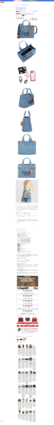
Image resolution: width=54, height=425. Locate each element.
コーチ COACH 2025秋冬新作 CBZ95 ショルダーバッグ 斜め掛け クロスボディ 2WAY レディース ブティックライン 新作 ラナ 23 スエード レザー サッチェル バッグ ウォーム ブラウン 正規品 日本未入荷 (19, 364)
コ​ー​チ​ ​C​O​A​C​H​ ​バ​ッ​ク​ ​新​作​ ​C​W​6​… (17, 341)
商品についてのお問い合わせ (19, 231)
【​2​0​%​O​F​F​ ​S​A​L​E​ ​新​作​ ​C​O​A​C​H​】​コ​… (21, 341)
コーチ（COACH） (20, 8)
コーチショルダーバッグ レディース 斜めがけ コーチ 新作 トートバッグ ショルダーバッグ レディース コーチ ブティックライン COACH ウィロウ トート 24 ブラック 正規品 (27, 416)
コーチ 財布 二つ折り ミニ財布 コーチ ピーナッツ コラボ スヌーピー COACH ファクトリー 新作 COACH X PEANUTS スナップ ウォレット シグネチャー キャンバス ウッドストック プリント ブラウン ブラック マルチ (19, 378)
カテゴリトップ (17, 8)
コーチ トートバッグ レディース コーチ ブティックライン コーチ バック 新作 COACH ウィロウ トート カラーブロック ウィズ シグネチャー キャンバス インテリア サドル (30, 405)
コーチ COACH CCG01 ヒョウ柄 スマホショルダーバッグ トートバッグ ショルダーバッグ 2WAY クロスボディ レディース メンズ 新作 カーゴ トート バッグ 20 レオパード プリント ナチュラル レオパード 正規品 (27, 352)
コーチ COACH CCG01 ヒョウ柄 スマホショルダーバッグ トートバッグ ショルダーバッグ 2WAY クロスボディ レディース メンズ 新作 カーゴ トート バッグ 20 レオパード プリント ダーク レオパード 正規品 (23, 352)
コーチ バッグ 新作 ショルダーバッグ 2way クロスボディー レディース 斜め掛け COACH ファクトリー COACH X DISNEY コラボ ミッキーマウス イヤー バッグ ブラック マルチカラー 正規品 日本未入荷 (30, 417)
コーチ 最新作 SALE (20, 9)
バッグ (22, 8)
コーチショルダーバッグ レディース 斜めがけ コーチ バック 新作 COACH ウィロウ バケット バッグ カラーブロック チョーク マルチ (19, 416)
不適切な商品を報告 (24, 231)
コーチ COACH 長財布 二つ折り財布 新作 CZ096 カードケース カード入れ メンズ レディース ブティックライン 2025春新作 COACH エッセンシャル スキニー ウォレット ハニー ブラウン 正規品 (23, 364)
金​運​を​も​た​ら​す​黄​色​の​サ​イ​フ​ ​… (24, 341)
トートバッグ (25, 8)
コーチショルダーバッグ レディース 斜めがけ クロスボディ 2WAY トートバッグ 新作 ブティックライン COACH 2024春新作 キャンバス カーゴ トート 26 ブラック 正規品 (27, 391)
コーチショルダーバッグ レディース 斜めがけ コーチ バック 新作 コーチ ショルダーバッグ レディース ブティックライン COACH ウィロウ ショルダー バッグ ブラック (27, 405)
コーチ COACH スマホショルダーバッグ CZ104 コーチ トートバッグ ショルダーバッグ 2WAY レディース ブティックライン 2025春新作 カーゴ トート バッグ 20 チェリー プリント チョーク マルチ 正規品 (23, 378)
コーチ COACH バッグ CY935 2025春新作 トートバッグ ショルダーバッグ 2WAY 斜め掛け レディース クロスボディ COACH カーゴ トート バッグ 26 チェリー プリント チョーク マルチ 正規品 (30, 378)
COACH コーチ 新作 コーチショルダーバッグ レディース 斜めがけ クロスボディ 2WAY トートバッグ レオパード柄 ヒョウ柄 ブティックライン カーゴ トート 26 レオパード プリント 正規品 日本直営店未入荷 (19, 405)
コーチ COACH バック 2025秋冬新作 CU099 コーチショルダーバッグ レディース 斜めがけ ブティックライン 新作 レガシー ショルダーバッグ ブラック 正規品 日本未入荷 (19, 351)
